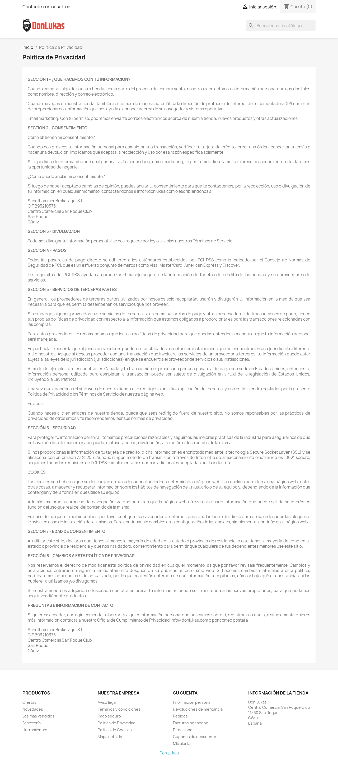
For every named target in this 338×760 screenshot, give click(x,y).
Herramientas (34, 729)
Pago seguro (109, 716)
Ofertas (29, 702)
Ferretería (31, 722)
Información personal (192, 702)
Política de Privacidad (116, 722)
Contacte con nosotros (46, 7)
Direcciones (184, 729)
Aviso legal (107, 702)
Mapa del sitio (110, 736)
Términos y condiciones (119, 709)
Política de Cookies (115, 729)
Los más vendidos (38, 716)
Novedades (32, 709)
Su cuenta (185, 693)
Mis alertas (183, 743)
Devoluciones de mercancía (198, 709)
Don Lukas (169, 753)
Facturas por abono (190, 722)
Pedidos (180, 716)
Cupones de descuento (194, 736)
